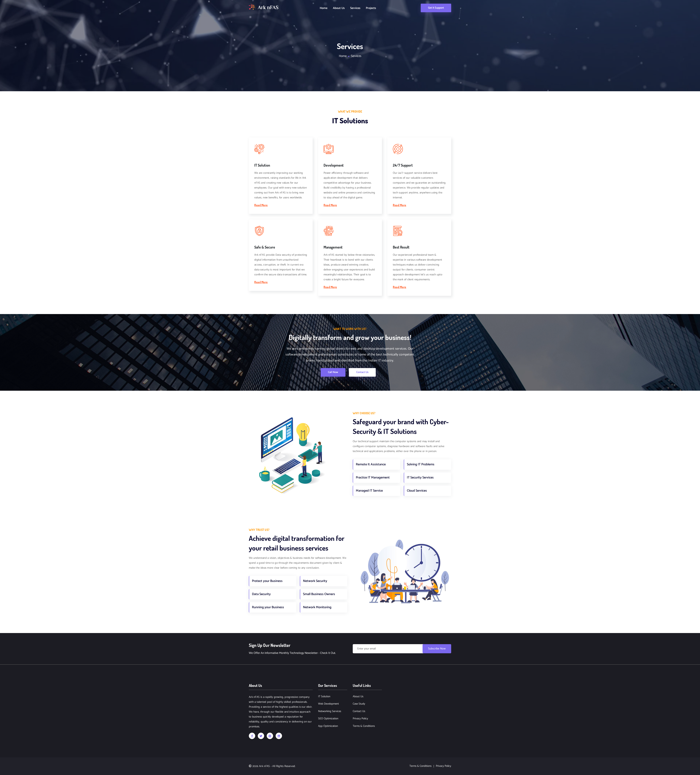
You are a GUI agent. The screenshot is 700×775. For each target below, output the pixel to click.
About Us (339, 8)
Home (323, 8)
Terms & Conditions (364, 726)
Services (355, 8)
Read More (261, 205)
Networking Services (329, 711)
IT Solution (324, 697)
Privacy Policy (360, 719)
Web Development (328, 704)
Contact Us (362, 372)
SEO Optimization (328, 719)
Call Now (333, 372)
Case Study (359, 704)
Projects (371, 8)
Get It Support (436, 7)
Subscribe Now (437, 648)
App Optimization (328, 726)
